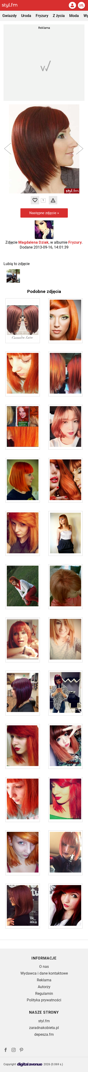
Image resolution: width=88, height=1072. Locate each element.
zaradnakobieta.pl (44, 1028)
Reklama (44, 980)
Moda (74, 15)
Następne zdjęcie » (44, 213)
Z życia (59, 15)
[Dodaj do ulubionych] (35, 200)
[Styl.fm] (12, 5)
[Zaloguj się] (72, 5)
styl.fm (44, 1021)
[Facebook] (6, 1050)
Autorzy (44, 987)
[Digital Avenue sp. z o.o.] (30, 1065)
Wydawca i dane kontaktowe (44, 973)
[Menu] (81, 5)
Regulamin (44, 993)
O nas (44, 966)
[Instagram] (13, 1050)
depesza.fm (44, 1034)
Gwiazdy (9, 15)
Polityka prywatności (44, 1000)
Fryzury (42, 15)
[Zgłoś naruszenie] (53, 200)
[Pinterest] (22, 1050)
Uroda (26, 15)
